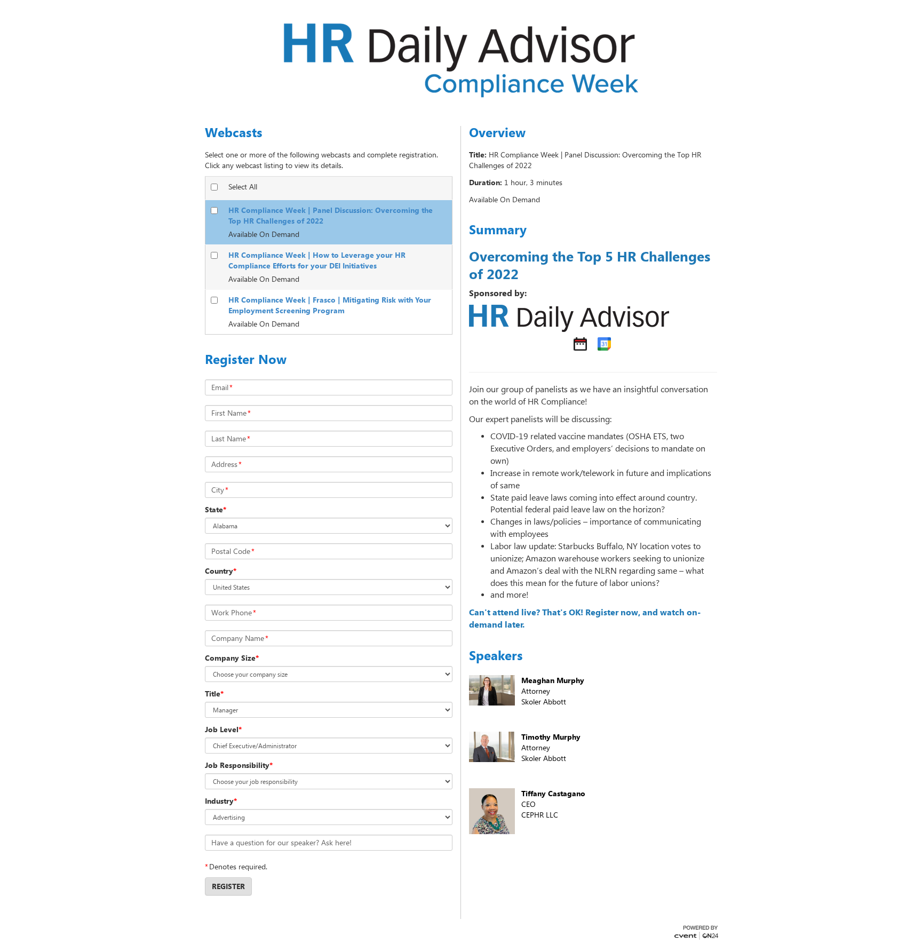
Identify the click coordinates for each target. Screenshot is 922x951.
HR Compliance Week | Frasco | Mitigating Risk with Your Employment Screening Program (329, 305)
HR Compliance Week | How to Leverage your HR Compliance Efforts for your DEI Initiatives (317, 260)
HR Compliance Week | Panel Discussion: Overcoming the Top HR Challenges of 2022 (330, 215)
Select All (242, 186)
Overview (497, 132)
